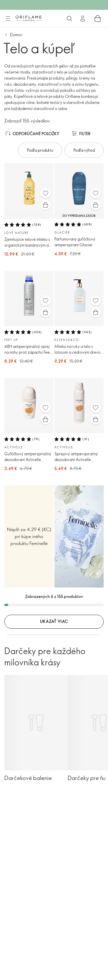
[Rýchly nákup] (45, 205)
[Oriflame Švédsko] (28, 18)
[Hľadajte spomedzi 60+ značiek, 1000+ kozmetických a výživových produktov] (69, 18)
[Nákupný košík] (98, 18)
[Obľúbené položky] (45, 193)
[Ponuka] (7, 18)
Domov (16, 34)
